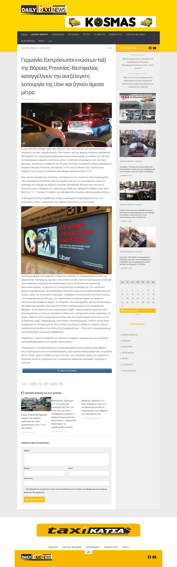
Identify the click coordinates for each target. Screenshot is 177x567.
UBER (46, 384)
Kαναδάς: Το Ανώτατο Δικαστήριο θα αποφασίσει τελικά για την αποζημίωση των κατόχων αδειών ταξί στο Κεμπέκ (137, 169)
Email (71, 468)
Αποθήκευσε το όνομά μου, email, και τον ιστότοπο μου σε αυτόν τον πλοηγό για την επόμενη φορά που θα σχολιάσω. (65, 490)
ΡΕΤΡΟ (86, 34)
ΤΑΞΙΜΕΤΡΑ (99, 34)
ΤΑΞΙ (60, 384)
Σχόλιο (27, 451)
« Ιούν (137, 314)
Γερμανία (53, 384)
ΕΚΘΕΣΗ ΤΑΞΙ (115, 34)
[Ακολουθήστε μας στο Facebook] (150, 48)
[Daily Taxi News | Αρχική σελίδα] (43, 10)
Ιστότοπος (28, 478)
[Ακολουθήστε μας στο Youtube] (154, 48)
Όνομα (27, 468)
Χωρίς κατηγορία (129, 370)
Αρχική (24, 34)
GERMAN (33, 384)
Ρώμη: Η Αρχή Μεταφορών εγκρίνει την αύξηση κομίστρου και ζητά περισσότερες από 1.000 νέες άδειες (34, 421)
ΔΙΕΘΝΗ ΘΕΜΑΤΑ (39, 34)
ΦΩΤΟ (41, 41)
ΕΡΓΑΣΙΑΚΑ (73, 34)
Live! (50, 41)
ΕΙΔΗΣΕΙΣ (45, 48)
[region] (110, 21)
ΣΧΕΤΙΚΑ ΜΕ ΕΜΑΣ (135, 34)
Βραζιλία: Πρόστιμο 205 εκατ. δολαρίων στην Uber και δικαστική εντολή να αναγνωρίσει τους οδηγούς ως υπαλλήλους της (94, 407)
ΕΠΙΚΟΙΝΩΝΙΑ (28, 41)
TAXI (40, 384)
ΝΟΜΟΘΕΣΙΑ (58, 34)
